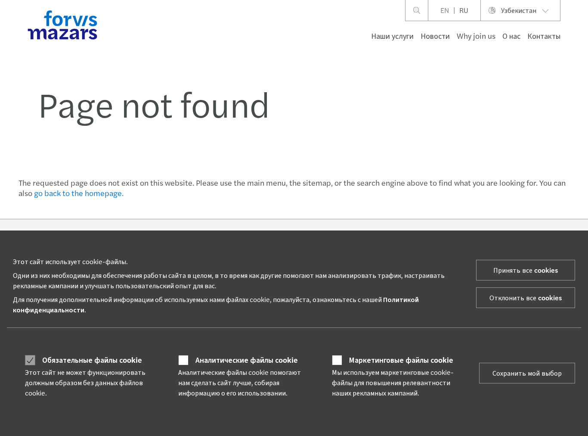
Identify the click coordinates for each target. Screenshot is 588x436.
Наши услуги (392, 35)
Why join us (476, 35)
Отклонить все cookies (525, 297)
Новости (435, 35)
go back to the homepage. (79, 192)
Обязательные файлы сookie (92, 360)
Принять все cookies (525, 270)
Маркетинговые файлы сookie (401, 360)
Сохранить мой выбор (527, 373)
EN (444, 10)
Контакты (543, 35)
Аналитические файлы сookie (246, 360)
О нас (511, 35)
